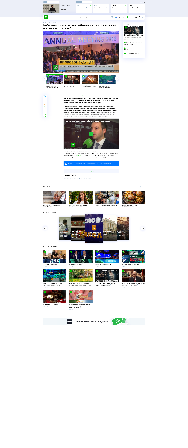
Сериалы (93, 17)
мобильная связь (68, 95)
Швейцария (82, 95)
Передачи (86, 17)
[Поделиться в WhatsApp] (45, 107)
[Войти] (139, 17)
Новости (68, 17)
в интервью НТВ (79, 155)
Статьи (74, 17)
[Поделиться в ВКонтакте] (45, 100)
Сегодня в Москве (121, 17)
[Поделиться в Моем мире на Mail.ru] (45, 111)
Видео (80, 17)
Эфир (51, 17)
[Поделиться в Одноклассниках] (45, 104)
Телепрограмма (59, 17)
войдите (82, 171)
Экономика (131, 17)
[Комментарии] (45, 115)
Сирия (76, 95)
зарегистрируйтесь (92, 171)
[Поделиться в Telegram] (45, 96)
